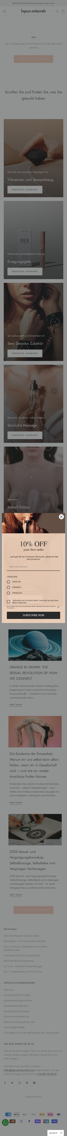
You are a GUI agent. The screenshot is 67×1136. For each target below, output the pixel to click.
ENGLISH (16, 582)
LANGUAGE (12, 577)
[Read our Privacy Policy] (58, 607)
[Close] (61, 516)
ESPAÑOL (16, 587)
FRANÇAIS (17, 593)
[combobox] (55, 1133)
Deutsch (53, 1132)
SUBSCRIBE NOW (33, 615)
